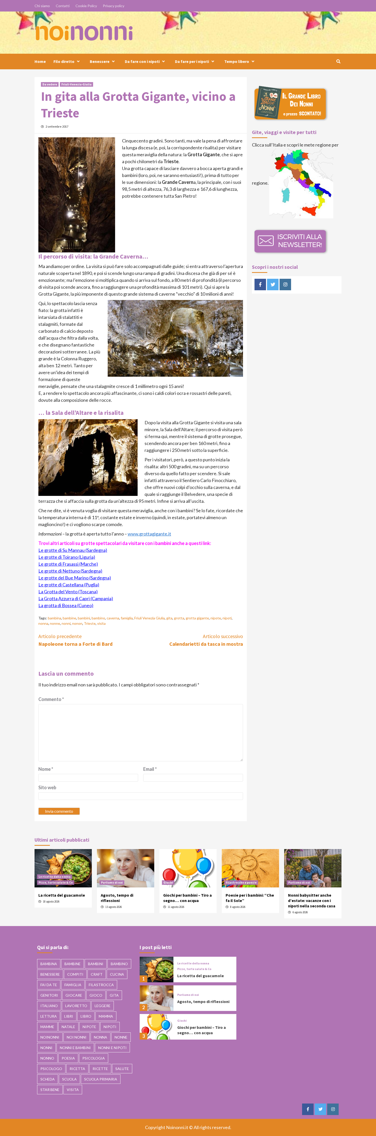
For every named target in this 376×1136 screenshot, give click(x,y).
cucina (117, 974)
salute (122, 1068)
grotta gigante (197, 618)
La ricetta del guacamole (61, 895)
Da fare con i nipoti (142, 61)
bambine (69, 618)
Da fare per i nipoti (192, 61)
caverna (113, 618)
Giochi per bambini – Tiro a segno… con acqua (187, 898)
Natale (68, 1026)
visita (101, 623)
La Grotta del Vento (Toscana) (68, 591)
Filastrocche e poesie (241, 882)
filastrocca (101, 985)
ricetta (77, 1068)
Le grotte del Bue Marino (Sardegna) (74, 578)
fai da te (48, 985)
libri (68, 1016)
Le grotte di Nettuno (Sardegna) (70, 571)
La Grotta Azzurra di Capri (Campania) (75, 598)
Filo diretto (63, 61)
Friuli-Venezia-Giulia (76, 84)
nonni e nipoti (112, 1047)
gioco (96, 995)
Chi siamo (42, 6)
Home (40, 61)
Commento (51, 699)
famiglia (127, 618)
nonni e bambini (75, 1047)
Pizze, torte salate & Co (56, 882)
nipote (216, 618)
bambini (84, 618)
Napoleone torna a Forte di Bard (75, 640)
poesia (68, 1058)
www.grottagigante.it (149, 534)
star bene (49, 1089)
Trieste (90, 623)
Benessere (99, 61)
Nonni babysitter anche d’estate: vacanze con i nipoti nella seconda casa (311, 900)
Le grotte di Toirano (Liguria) (66, 557)
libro (86, 1016)
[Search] (338, 61)
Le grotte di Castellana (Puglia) (68, 584)
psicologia (93, 1058)
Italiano (49, 1006)
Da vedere (49, 84)
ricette (100, 1068)
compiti (75, 974)
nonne (55, 623)
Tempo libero (236, 61)
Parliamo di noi (112, 882)
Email (150, 769)
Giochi (168, 882)
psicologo (51, 1068)
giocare (73, 995)
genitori (49, 995)
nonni (66, 623)
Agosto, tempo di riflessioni (117, 898)
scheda (47, 1079)
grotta (179, 618)
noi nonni (76, 1037)
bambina (54, 618)
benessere (50, 974)
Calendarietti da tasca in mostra (206, 640)
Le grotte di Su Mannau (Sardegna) (72, 550)
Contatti (63, 6)
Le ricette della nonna (55, 876)
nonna (43, 623)
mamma (106, 1016)
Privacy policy (113, 6)
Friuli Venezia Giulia (149, 618)
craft (97, 974)
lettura (48, 1016)
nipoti (227, 618)
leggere (102, 1006)
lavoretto (76, 1006)
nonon (77, 623)
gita (169, 618)
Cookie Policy (86, 6)
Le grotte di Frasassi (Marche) (68, 564)
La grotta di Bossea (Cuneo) (65, 605)
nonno (47, 1058)
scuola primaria (100, 1079)
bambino (98, 618)
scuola (69, 1079)
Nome (45, 769)
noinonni (49, 1037)
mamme (47, 1026)
